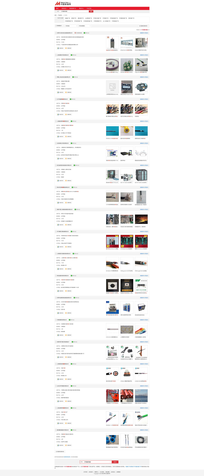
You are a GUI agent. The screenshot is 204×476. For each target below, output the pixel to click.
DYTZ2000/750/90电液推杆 (126, 249)
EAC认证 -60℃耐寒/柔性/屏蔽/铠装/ (112, 271)
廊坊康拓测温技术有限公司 (62, 430)
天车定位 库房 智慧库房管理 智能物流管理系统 (126, 226)
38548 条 (63, 86)
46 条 (62, 395)
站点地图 (102, 472)
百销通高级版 (79, 33)
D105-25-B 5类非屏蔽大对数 (112, 337)
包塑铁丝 (63, 346)
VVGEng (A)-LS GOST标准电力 (126, 271)
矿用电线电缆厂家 (114, 18)
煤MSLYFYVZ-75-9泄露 (112, 249)
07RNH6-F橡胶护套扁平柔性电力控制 (126, 381)
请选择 (62, 177)
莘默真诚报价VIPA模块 (140, 94)
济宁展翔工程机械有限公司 (62, 231)
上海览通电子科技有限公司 (62, 55)
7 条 (62, 130)
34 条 (62, 152)
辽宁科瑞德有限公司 (62, 99)
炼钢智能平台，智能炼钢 (140, 226)
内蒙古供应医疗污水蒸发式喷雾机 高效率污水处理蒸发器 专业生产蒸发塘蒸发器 (141, 403)
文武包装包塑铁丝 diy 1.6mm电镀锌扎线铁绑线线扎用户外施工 (112, 359)
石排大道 (63, 309)
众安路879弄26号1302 (66, 66)
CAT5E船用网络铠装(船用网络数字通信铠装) (112, 204)
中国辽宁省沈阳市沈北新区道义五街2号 (69, 111)
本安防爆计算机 (126, 425)
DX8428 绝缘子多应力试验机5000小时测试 (141, 50)
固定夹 (67, 280)
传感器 (65, 81)
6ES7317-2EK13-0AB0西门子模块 (141, 182)
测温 (63, 434)
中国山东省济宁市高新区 (66, 243)
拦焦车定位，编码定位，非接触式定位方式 (112, 226)
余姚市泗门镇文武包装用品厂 (63, 342)
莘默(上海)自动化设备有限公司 (63, 77)
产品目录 (60, 15)
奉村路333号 (64, 265)
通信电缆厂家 (81, 18)
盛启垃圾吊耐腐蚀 (125, 138)
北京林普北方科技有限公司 (62, 143)
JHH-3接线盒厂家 (106, 21)
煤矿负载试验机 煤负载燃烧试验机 (112, 315)
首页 (57, 8)
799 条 (62, 42)
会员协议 (113, 472)
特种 (63, 103)
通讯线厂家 (73, 18)
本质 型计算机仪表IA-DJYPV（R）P (126, 116)
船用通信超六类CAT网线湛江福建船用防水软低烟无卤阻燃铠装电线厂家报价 (141, 204)
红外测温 (66, 213)
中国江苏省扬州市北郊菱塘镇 (67, 199)
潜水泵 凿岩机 (75, 235)
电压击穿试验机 (64, 37)
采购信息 (64, 8)
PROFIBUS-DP (112, 138)
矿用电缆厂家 (105, 18)
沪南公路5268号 (64, 419)
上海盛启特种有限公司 (62, 121)
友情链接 (118, 472)
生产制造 (63, 39)
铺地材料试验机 (71, 37)
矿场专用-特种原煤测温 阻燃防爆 (126, 447)
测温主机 (67, 434)
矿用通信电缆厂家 (123, 18)
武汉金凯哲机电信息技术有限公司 (64, 165)
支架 (63, 280)
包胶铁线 (71, 346)
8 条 (62, 439)
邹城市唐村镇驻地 (65, 397)
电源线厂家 (67, 18)
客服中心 (96, 472)
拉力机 (62, 302)
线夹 (72, 280)
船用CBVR (68, 191)
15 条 (62, 263)
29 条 (62, 196)
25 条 (62, 218)
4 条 (62, 329)
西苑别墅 (63, 331)
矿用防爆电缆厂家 (97, 21)
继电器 (62, 169)
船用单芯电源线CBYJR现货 (126, 204)
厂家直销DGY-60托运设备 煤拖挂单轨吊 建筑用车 (112, 403)
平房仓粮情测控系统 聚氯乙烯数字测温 (141, 447)
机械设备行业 (72, 8)
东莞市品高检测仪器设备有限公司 (64, 297)
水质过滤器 (69, 390)
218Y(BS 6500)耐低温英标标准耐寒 (141, 381)
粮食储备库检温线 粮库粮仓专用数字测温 (112, 447)
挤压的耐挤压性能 (112, 50)
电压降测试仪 (76, 302)
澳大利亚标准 (111, 381)
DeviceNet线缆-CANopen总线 (112, 72)
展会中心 (81, 8)
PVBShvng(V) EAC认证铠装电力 (141, 271)
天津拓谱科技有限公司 (62, 320)
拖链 (63, 59)
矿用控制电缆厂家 (78, 21)
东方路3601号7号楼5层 (66, 133)
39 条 (62, 373)
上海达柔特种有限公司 (62, 408)
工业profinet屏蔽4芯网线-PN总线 (141, 72)
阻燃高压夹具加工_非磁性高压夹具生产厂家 (126, 293)
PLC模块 (66, 169)
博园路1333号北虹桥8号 (66, 89)
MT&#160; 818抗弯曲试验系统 (126, 50)
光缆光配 (71, 324)
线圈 (68, 81)
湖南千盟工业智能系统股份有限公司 (64, 209)
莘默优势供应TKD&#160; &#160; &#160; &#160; (126, 94)
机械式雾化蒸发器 (76, 390)
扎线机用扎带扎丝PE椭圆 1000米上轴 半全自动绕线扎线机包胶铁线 (126, 359)
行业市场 (89, 8)
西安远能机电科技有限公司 (62, 275)
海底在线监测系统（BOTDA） (112, 160)
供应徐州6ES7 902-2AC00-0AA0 (112, 182)
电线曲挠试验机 (68, 302)
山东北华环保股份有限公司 (62, 386)
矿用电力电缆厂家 (97, 18)
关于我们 (85, 472)
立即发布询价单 (67, 457)
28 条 (62, 108)
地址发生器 (70, 213)
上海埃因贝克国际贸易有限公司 (63, 253)
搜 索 (115, 462)
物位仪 (62, 213)
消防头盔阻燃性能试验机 (125, 315)
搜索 (91, 11)
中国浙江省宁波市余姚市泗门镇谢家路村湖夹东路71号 (72, 353)
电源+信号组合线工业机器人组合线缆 (141, 425)
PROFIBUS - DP (112, 425)
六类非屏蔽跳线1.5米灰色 (140, 337)
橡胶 (63, 191)
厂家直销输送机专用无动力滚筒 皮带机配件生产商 (126, 403)
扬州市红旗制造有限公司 (63, 187)
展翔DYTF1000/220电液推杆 (141, 249)
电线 (67, 103)
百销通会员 (59, 25)
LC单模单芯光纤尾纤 (124, 337)
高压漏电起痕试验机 (79, 37)
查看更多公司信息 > (144, 33)
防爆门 (69, 235)
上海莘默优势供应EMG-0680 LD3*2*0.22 (112, 94)
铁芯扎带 (67, 346)
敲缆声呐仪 (122, 160)
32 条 (62, 307)
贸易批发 (63, 61)
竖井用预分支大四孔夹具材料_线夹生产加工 (141, 293)
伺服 (71, 125)
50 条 (62, 64)
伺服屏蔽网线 (68, 59)
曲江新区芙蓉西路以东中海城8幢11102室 (70, 287)
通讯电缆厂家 (131, 18)
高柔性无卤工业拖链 (140, 138)
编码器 (62, 81)
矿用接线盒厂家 (115, 21)
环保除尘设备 (64, 390)
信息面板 (63, 324)
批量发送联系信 (144, 26)
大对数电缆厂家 (88, 18)
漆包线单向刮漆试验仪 (139, 315)
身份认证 (87, 33)
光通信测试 (63, 147)
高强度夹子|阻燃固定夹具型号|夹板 (112, 293)
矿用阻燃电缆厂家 (69, 21)
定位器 (69, 169)
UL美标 (63, 257)
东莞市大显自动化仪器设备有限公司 (64, 33)
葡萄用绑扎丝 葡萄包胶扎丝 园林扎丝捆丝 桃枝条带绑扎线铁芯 (141, 359)
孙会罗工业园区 (64, 441)
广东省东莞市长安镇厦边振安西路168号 (69, 44)
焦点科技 (104, 473)
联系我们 (91, 472)
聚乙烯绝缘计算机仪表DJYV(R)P (112, 116)
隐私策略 (107, 472)
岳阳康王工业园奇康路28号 (67, 221)
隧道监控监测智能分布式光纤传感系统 (141, 160)
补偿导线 (137, 116)
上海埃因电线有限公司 (62, 364)
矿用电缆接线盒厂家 (88, 21)
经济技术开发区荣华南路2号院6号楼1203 (70, 155)
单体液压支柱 (64, 235)
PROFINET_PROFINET (126, 72)
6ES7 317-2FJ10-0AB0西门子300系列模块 (126, 182)
